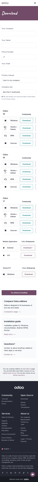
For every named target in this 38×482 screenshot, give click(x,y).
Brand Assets (25, 419)
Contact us (24, 422)
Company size (7, 87)
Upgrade (5, 423)
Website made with (16, 479)
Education (5, 430)
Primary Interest (8, 75)
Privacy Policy (10, 99)
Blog (22, 433)
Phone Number (8, 52)
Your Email (6, 64)
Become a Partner (8, 440)
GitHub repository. (19, 375)
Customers (24, 435)
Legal (23, 439)
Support (4, 421)
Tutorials (5, 399)
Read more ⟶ (9, 334)
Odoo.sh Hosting (7, 417)
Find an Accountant (8, 434)
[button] (35, 3)
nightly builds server (9, 373)
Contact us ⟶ (9, 354)
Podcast (23, 430)
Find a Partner (7, 438)
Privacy (29, 439)
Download (26, 120)
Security (23, 441)
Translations (25, 407)
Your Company (7, 29)
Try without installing (19, 293)
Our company (25, 417)
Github (23, 402)
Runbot (23, 405)
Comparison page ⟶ (12, 312)
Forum (4, 404)
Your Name (6, 40)
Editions (28, 369)
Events (23, 428)
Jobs (22, 424)
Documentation (7, 401)
